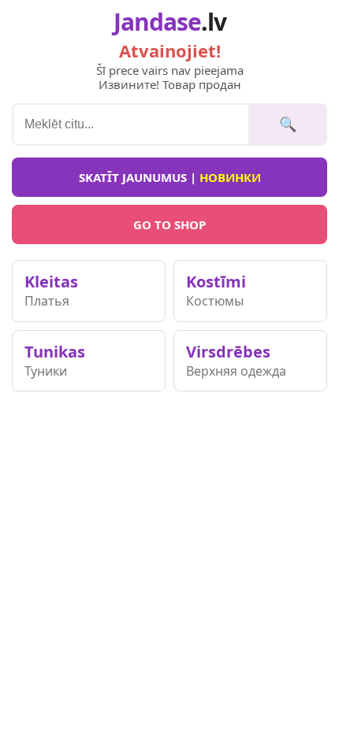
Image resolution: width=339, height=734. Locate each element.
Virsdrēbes (236, 360)
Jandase (170, 22)
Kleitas (51, 290)
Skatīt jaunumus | (170, 177)
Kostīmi (216, 290)
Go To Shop (169, 224)
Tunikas (54, 360)
